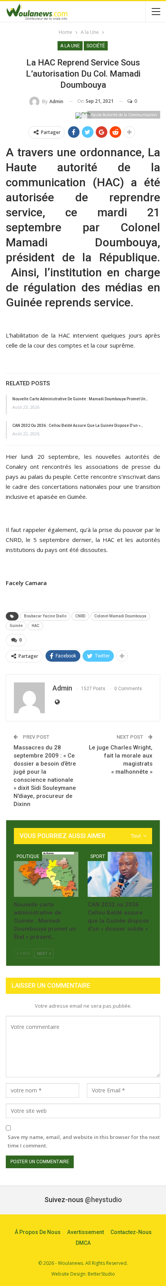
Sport (97, 856)
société (95, 45)
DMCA (83, 1243)
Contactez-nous (131, 1232)
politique (28, 856)
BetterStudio (101, 1274)
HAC (35, 626)
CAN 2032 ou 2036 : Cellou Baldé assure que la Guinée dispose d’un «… (77, 425)
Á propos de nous (38, 1232)
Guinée (16, 626)
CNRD (80, 616)
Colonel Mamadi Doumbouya (120, 616)
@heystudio (103, 1200)
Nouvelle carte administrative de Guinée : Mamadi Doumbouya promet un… (80, 399)
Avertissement (85, 1232)
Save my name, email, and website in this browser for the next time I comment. (84, 1141)
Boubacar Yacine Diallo (45, 616)
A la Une (70, 45)
